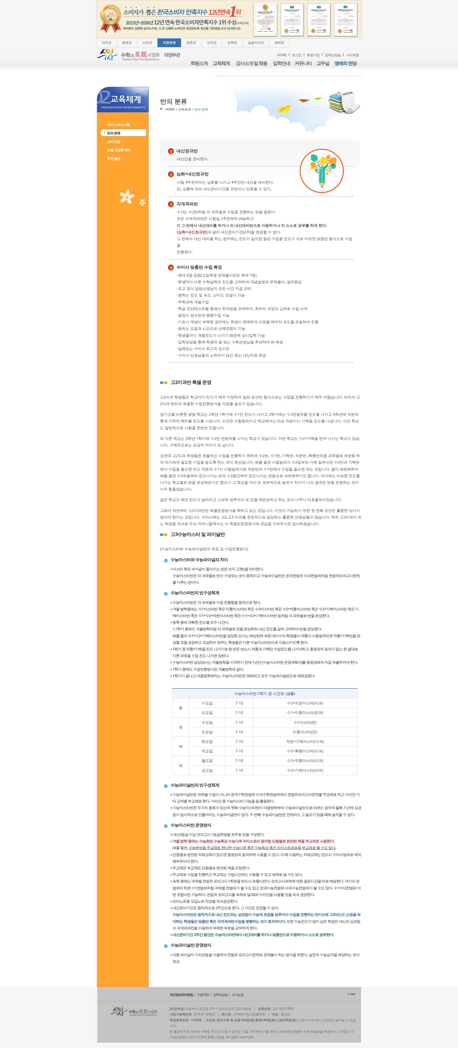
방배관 (279, 42)
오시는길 (238, 994)
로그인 (297, 55)
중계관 (127, 42)
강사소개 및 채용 (251, 63)
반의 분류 (113, 133)
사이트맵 (352, 55)
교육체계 (221, 63)
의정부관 (169, 42)
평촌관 (191, 42)
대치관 (106, 42)
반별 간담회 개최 (118, 150)
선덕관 (212, 42)
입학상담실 (333, 55)
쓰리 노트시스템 (118, 124)
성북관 (232, 42)
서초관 (147, 42)
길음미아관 (256, 42)
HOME (282, 55)
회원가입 (313, 55)
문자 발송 (113, 158)
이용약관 (203, 994)
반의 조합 (113, 141)
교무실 (322, 63)
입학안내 (281, 63)
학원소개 (199, 63)
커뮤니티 (303, 63)
